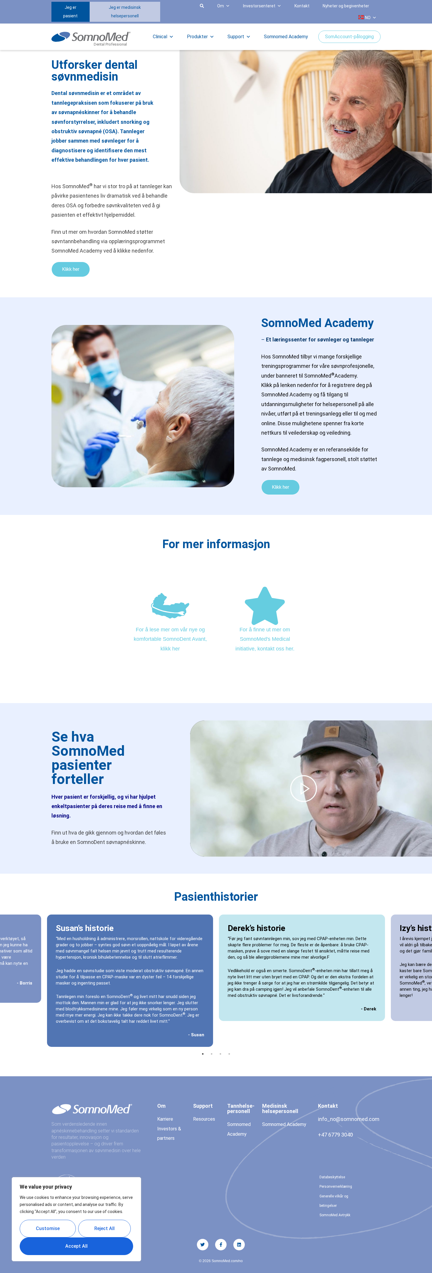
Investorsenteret (259, 6)
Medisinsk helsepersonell (280, 1108)
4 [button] (229, 1054)
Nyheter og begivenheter (346, 6)
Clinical (160, 36)
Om (220, 6)
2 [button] (212, 1054)
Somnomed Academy (286, 36)
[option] (302, 968)
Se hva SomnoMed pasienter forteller (88, 758)
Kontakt (301, 6)
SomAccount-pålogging (349, 36)
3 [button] (220, 1054)
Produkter (197, 36)
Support (235, 36)
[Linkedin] (239, 1244)
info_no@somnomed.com (348, 1119)
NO (367, 17)
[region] (76, 1219)
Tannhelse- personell (240, 1108)
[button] (167, 11)
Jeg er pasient (70, 11)
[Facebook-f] (221, 1244)
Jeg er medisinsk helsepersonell (125, 11)
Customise (48, 1228)
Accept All (76, 1246)
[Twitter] (202, 1244)
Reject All (104, 1228)
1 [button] (203, 1054)
